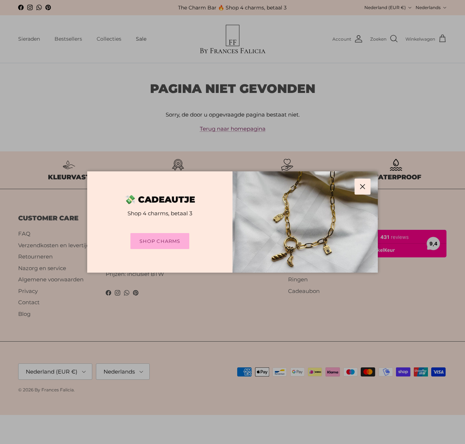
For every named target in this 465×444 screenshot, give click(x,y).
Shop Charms (160, 241)
